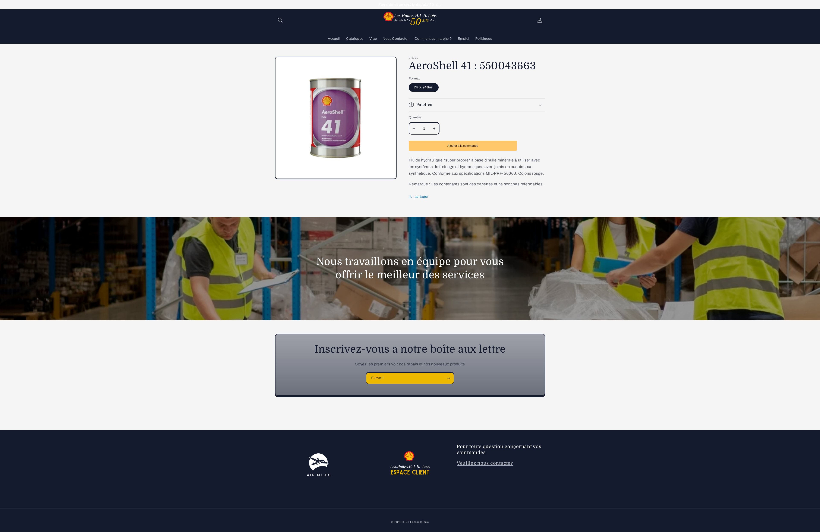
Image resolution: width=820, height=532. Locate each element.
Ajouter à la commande (462, 145)
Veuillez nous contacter (485, 463)
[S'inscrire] (448, 378)
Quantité (415, 117)
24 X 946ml (423, 87)
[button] (280, 20)
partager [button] (421, 196)
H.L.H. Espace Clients (415, 522)
